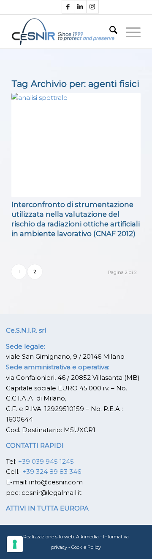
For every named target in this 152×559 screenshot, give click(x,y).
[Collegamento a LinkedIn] (80, 6)
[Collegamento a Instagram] (92, 6)
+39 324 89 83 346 (51, 472)
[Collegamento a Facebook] (68, 6)
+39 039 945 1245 (46, 461)
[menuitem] (109, 31)
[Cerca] (109, 31)
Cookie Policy (86, 547)
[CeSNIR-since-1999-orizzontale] (63, 31)
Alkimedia (87, 537)
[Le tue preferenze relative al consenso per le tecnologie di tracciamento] (15, 544)
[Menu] (129, 31)
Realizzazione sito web (48, 537)
